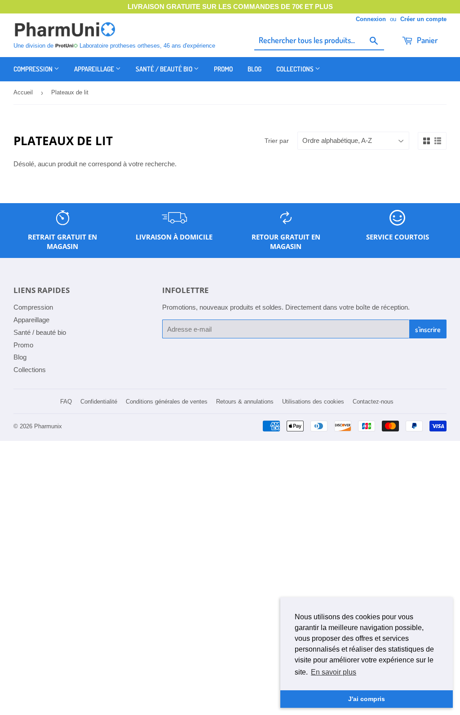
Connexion (371, 19)
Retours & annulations (245, 401)
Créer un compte (423, 19)
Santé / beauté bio (165, 69)
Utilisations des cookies (313, 401)
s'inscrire (428, 329)
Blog (254, 69)
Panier (426, 40)
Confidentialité (98, 401)
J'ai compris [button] (366, 698)
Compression (33, 69)
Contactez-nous (373, 401)
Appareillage (94, 69)
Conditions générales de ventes (167, 401)
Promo (223, 69)
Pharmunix (48, 426)
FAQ (66, 401)
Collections (295, 69)
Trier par (277, 140)
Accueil (23, 92)
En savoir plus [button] (333, 672)
